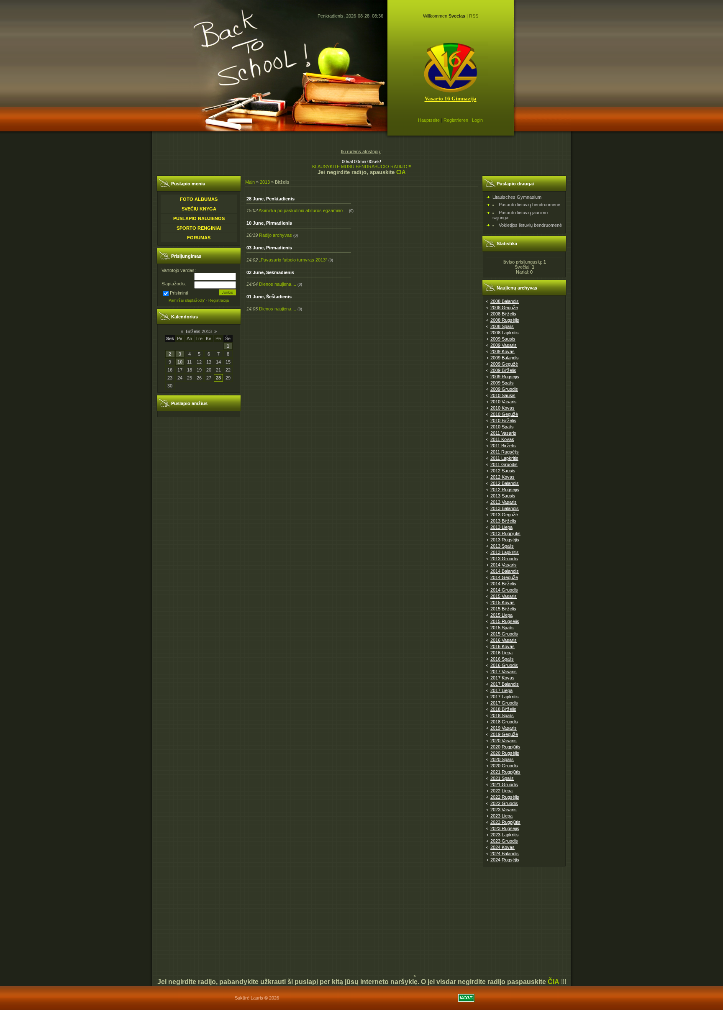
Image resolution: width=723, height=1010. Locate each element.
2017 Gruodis (504, 702)
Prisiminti (179, 292)
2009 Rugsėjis (504, 376)
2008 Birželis (503, 313)
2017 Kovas (502, 677)
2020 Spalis (502, 759)
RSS (473, 15)
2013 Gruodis (504, 558)
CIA (400, 172)
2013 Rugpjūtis (505, 533)
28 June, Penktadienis (270, 198)
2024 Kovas (502, 847)
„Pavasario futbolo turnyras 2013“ (293, 259)
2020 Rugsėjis (504, 753)
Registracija (218, 300)
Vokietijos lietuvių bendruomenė (530, 225)
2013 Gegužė (504, 514)
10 (179, 361)
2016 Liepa (501, 652)
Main (250, 182)
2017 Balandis (504, 684)
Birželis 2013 (199, 331)
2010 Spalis (502, 426)
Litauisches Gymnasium (516, 197)
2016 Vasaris (503, 640)
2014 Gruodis (504, 589)
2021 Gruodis (504, 784)
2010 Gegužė (504, 414)
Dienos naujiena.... (277, 284)
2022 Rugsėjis (504, 797)
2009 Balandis (504, 357)
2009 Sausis (502, 338)
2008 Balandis (504, 301)
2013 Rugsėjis (504, 539)
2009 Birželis (503, 370)
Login (477, 120)
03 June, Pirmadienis (269, 247)
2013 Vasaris (503, 502)
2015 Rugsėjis (504, 621)
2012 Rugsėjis (504, 489)
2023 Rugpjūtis (505, 822)
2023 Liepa (501, 815)
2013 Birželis (503, 520)
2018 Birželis (503, 709)
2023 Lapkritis (504, 834)
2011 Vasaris (503, 433)
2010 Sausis (502, 395)
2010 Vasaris (503, 401)
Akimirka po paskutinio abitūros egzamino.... (303, 210)
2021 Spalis (502, 778)
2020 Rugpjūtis (505, 746)
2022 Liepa (501, 790)
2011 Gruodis (504, 464)
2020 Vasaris (503, 740)
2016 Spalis (502, 658)
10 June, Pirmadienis (269, 223)
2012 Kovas (502, 476)
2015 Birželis (503, 608)
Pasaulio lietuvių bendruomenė (529, 204)
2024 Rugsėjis (504, 859)
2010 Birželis (503, 420)
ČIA (553, 981)
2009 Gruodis (504, 389)
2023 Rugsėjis (504, 828)
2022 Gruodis (504, 803)
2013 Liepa (501, 527)
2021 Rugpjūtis (505, 771)
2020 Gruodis (504, 765)
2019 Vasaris (503, 728)
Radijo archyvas (275, 235)
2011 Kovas (502, 439)
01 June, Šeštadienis (269, 296)
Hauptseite (429, 120)
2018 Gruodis (504, 721)
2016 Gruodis (504, 665)
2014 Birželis (503, 583)
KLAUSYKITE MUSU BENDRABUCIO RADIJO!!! (361, 166)
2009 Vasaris (503, 345)
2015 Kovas (502, 602)
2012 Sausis (502, 470)
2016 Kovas (502, 646)
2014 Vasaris (503, 564)
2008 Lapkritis (504, 332)
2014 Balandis (504, 571)
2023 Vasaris (503, 809)
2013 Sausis (502, 495)
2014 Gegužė (504, 577)
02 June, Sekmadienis (270, 272)
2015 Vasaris (503, 596)
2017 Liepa (501, 690)
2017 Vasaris (503, 671)
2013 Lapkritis (504, 552)
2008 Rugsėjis (504, 320)
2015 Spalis (502, 627)
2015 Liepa (501, 615)
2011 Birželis (503, 445)
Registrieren (456, 120)
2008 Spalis (502, 326)
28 (218, 377)
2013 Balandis (504, 508)
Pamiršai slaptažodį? (187, 300)
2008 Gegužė (504, 307)
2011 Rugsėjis (504, 451)
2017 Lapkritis (504, 696)
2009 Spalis (502, 382)
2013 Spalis (502, 546)
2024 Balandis (504, 853)
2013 (265, 182)
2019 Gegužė (504, 734)
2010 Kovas (502, 407)
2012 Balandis (504, 483)
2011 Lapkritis (504, 458)
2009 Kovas (502, 351)
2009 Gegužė (504, 364)
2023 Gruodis (504, 840)
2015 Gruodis (504, 633)
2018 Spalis (502, 715)
